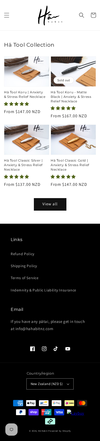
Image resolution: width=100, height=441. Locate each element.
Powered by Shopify (59, 430)
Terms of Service (25, 277)
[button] (7, 15)
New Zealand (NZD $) (47, 384)
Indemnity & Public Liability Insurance (43, 290)
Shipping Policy (24, 265)
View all (50, 203)
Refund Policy (22, 253)
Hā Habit (43, 430)
